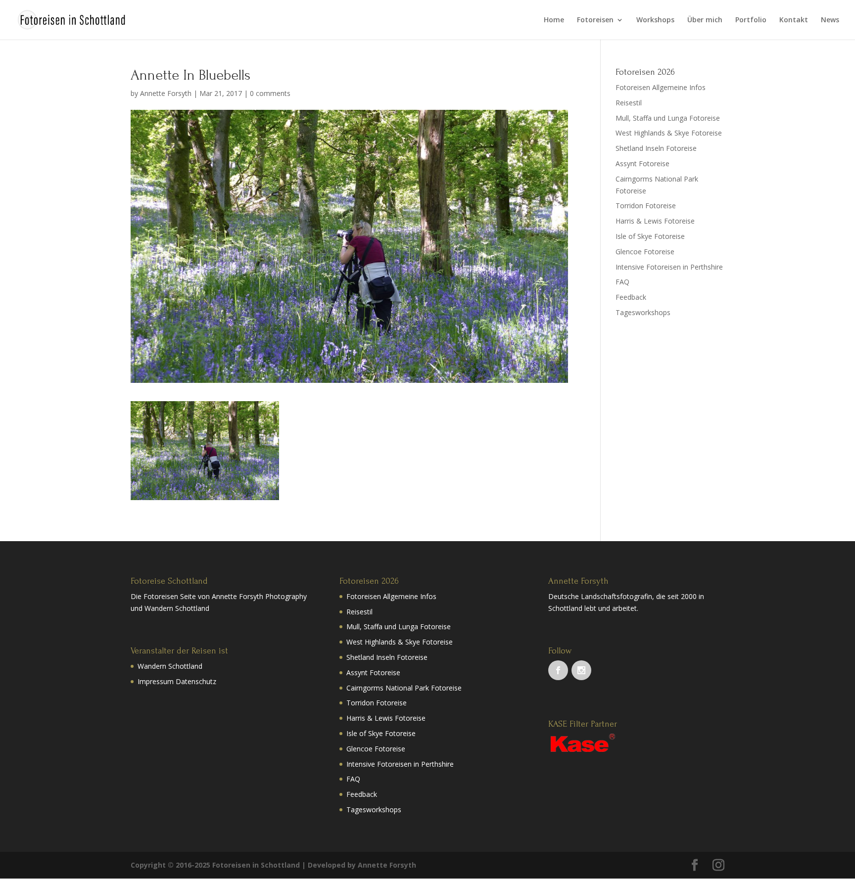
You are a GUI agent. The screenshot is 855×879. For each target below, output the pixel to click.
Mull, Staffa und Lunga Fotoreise (668, 118)
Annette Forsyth (165, 93)
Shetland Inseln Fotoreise (656, 148)
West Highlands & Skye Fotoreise (669, 133)
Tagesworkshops (643, 312)
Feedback (631, 297)
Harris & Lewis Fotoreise (655, 221)
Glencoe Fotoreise (645, 251)
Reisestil (629, 102)
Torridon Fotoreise (646, 205)
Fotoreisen (595, 20)
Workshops (655, 20)
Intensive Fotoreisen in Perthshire (669, 267)
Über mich (704, 20)
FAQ (622, 281)
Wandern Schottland (170, 666)
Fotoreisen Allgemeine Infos (661, 87)
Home (554, 20)
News (830, 20)
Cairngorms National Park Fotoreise (404, 688)
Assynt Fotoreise (642, 163)
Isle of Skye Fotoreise (650, 236)
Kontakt (793, 20)
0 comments (270, 93)
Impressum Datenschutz (177, 681)
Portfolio (750, 20)
